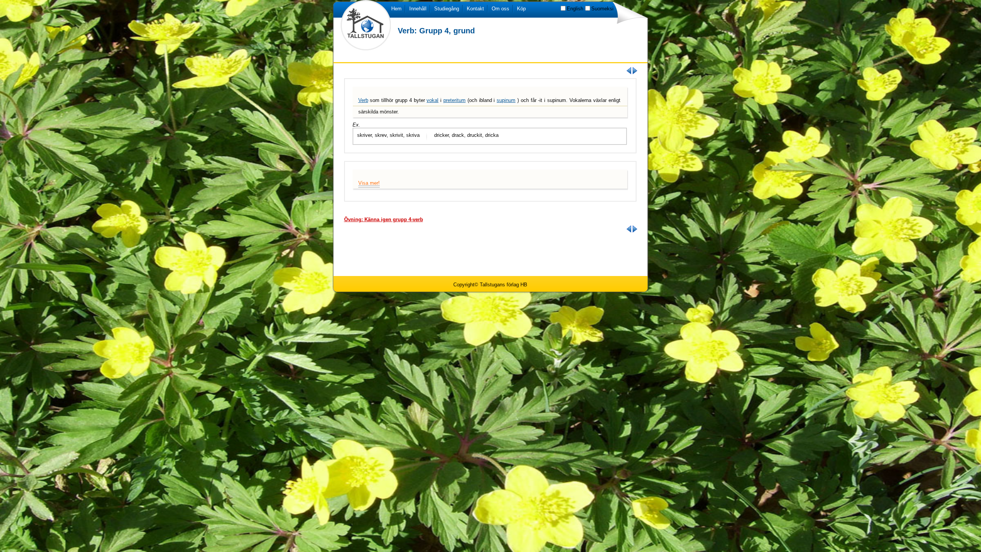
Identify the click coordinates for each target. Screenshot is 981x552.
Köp (521, 9)
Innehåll (418, 9)
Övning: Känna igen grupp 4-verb (383, 219)
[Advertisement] (490, 254)
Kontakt (475, 9)
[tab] (383, 219)
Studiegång (446, 9)
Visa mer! (369, 183)
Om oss (500, 9)
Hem (396, 9)
